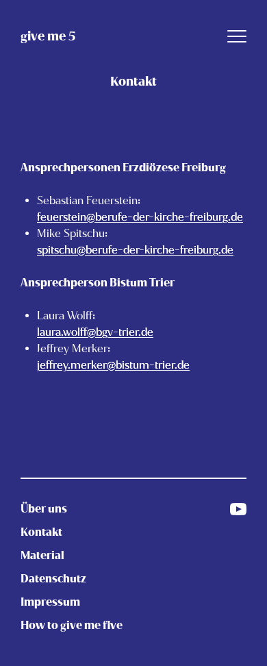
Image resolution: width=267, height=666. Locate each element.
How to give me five (72, 625)
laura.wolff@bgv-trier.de (95, 331)
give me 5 (48, 36)
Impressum (50, 602)
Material (42, 555)
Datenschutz (53, 578)
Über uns (44, 509)
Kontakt (41, 532)
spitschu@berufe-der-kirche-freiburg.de (135, 249)
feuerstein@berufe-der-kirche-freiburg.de (140, 216)
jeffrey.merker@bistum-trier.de (113, 364)
